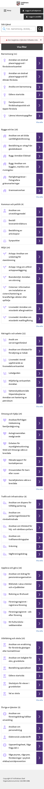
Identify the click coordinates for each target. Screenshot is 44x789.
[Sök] (40, 29)
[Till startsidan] (23, 3)
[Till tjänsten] (39, 63)
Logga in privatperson (32, 10)
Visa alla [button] (39, 122)
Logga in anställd (33, 17)
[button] (22, 47)
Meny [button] (7, 11)
